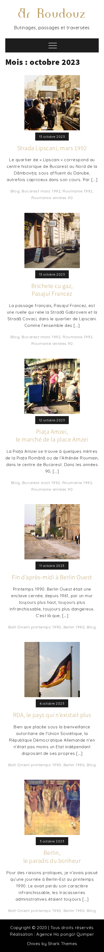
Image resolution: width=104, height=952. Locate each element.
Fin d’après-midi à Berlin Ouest (52, 577)
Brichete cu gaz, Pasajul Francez (52, 290)
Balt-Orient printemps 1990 (34, 627)
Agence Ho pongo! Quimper (65, 934)
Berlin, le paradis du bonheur (52, 856)
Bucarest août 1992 (41, 482)
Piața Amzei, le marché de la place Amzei (52, 435)
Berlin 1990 (74, 627)
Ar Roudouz (52, 14)
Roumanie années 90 (52, 197)
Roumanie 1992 (78, 191)
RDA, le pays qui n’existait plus (52, 715)
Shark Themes (62, 943)
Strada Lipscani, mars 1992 (52, 148)
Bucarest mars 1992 (41, 191)
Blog (15, 191)
